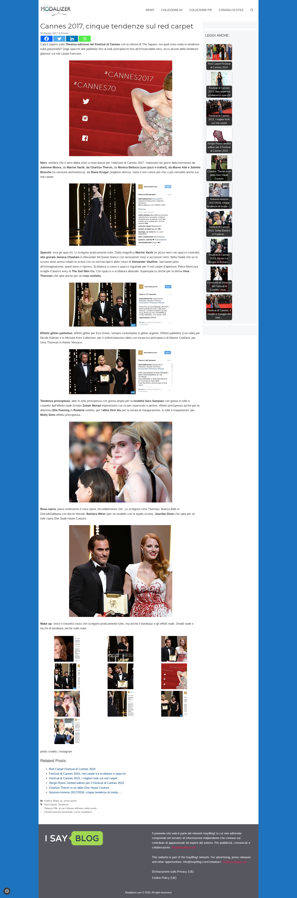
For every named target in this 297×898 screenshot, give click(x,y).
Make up (58, 800)
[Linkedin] (72, 39)
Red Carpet (50, 804)
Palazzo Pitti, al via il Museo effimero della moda (70, 808)
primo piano (70, 800)
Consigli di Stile (231, 10)
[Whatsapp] (85, 39)
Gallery (48, 800)
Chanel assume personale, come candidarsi (68, 811)
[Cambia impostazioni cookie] (6, 891)
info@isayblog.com (183, 847)
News (150, 10)
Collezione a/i (171, 10)
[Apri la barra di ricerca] (252, 10)
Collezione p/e (200, 10)
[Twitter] (59, 39)
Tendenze (63, 804)
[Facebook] (47, 39)
